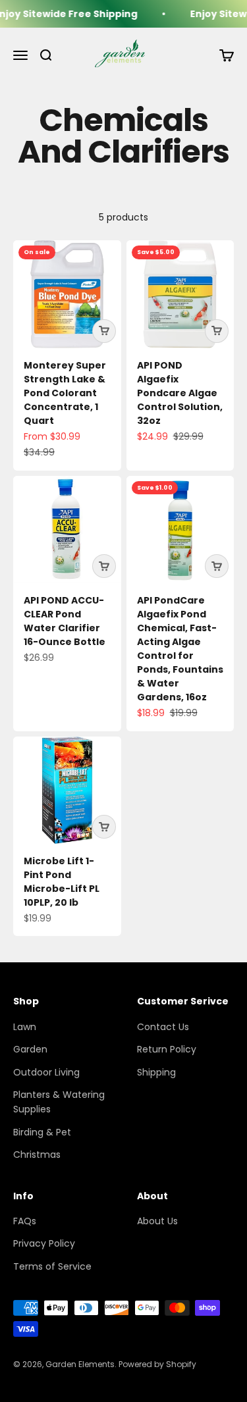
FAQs (24, 1221)
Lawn (24, 1026)
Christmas (37, 1154)
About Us (157, 1221)
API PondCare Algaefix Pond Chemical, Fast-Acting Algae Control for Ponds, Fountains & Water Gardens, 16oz (180, 649)
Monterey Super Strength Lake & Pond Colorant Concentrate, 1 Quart (65, 393)
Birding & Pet (42, 1132)
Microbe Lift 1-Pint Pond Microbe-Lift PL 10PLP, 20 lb (61, 881)
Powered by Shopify (157, 1364)
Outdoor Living (46, 1072)
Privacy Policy (44, 1243)
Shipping (156, 1072)
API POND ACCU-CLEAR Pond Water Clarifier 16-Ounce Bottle (64, 621)
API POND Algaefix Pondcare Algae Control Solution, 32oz (180, 393)
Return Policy (166, 1049)
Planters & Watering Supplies (59, 1102)
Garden (30, 1049)
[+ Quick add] (104, 331)
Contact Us (163, 1026)
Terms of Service (52, 1266)
